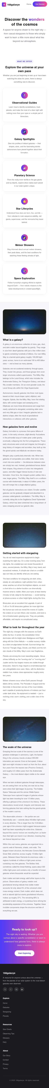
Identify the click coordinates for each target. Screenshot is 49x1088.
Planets (6, 1016)
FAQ (4, 1042)
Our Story (6, 1055)
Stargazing (7, 1011)
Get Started (39, 4)
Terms (5, 1068)
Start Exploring (24, 953)
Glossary (6, 1038)
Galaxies (6, 1007)
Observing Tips (8, 1033)
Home (29, 4)
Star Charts (7, 1029)
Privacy (5, 1064)
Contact (6, 1059)
